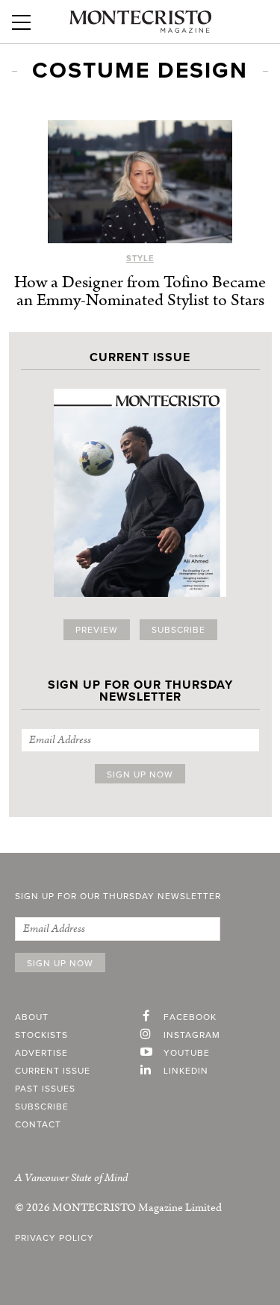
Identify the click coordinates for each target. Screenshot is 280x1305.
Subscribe (178, 630)
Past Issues (45, 1088)
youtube (187, 1053)
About (32, 1017)
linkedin (186, 1070)
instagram (192, 1035)
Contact (38, 1124)
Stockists (41, 1035)
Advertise (41, 1053)
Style (140, 258)
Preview (96, 630)
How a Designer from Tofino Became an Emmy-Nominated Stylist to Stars (140, 291)
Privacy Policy (54, 1238)
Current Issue (52, 1070)
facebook (190, 1017)
